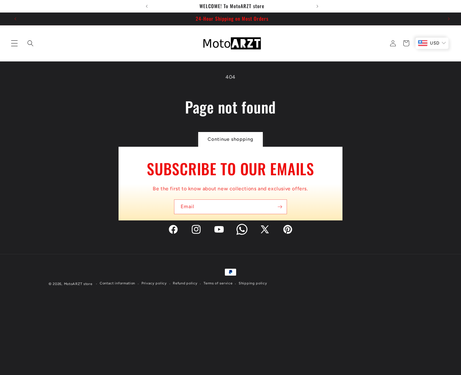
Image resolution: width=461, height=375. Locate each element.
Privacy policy (154, 284)
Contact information (117, 284)
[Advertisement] (230, 331)
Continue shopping (230, 139)
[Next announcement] (317, 6)
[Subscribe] (280, 206)
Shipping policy (253, 284)
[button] (13, 43)
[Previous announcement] (147, 6)
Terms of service (218, 284)
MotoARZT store (78, 284)
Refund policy (185, 284)
